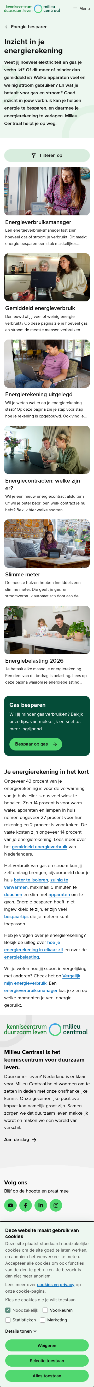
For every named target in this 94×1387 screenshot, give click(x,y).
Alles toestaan (47, 1375)
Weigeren (47, 1345)
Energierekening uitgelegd (39, 394)
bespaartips (16, 916)
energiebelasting (21, 957)
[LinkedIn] (40, 1205)
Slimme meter (22, 574)
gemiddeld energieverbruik (39, 847)
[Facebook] (25, 1205)
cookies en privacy (55, 1284)
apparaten (59, 894)
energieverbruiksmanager (30, 990)
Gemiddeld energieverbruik (40, 308)
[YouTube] (10, 1205)
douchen (13, 894)
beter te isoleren (31, 880)
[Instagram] (56, 1205)
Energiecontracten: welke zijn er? (42, 484)
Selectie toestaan (47, 1360)
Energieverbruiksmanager (38, 222)
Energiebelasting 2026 (34, 660)
